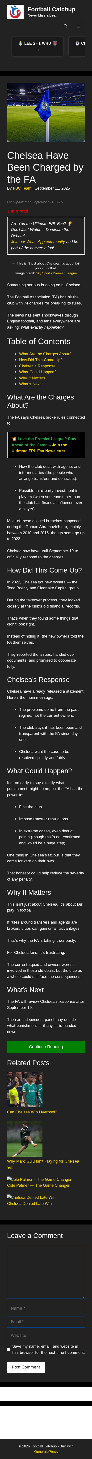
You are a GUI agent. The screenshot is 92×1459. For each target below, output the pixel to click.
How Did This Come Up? (41, 360)
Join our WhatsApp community (38, 241)
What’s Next (30, 384)
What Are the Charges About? (45, 354)
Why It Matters (32, 378)
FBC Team (22, 188)
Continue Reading (46, 1046)
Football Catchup (51, 9)
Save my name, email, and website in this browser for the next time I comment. (48, 1349)
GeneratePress (46, 1452)
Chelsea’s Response (37, 366)
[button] (65, 26)
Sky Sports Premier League (56, 273)
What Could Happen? (37, 372)
